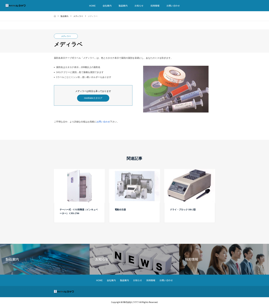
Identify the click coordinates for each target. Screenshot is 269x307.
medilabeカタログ (93, 98)
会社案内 (107, 5)
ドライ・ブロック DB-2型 (183, 209)
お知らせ (138, 5)
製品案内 (123, 5)
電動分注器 (120, 209)
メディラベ (66, 36)
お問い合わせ (173, 5)
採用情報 (154, 5)
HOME (92, 5)
